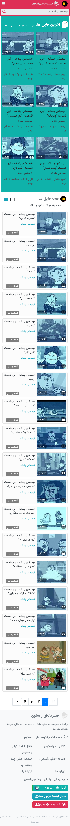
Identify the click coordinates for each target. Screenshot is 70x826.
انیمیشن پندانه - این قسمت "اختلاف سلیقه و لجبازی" (19, 592)
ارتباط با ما (25, 771)
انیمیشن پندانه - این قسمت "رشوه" (19, 377)
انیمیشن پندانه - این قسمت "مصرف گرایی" (52, 61)
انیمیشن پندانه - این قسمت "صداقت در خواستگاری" (19, 511)
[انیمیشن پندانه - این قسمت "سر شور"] (51, 652)
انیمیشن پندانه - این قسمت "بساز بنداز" (53, 165)
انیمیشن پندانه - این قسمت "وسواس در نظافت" (19, 565)
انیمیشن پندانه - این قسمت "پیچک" (53, 113)
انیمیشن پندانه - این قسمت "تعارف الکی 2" (19, 538)
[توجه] (65, 4)
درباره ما (60, 771)
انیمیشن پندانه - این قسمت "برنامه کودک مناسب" (19, 431)
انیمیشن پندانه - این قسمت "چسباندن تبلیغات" (19, 404)
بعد (17, 701)
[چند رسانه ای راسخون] (45, 4)
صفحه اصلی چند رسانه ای (21, 762)
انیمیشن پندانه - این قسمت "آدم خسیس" (20, 113)
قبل (53, 701)
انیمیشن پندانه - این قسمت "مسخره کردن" (19, 457)
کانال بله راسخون (55, 746)
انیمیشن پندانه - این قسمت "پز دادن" (20, 61)
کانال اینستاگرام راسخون (22, 749)
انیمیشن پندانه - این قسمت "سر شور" (19, 645)
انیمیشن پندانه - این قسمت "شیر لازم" (20, 165)
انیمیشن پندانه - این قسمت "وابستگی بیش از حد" (19, 618)
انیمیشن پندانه (58, 69)
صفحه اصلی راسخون (52, 759)
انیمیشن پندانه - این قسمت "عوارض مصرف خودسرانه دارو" (19, 484)
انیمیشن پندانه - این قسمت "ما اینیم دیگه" (19, 672)
